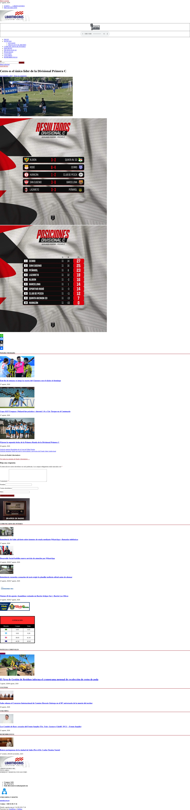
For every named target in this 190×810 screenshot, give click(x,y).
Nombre (2, 484)
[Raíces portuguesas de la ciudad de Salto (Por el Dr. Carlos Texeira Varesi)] (6, 746)
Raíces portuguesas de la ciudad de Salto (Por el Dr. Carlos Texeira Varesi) (30, 750)
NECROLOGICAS (10, 50)
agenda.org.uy (5, 800)
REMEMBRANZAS (10, 57)
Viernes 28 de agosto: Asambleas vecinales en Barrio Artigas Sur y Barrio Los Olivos (34, 596)
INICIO (6, 39)
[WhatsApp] (95, 335)
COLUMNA (8, 55)
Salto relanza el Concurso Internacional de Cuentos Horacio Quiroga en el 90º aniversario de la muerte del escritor (46, 703)
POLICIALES (8, 52)
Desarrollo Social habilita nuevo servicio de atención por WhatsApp (27, 558)
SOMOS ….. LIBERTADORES (14, 6)
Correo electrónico (6, 488)
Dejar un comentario (20, 76)
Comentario (4, 481)
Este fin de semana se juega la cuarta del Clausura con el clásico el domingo (30, 381)
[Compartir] (95, 348)
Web (1, 492)
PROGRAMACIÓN (10, 8)
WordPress (12, 809)
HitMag (19, 809)
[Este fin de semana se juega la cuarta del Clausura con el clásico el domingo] (17, 377)
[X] (95, 342)
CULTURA (8, 54)
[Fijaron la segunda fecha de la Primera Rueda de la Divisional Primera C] (17, 438)
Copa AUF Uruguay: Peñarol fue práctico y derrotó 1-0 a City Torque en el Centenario (35, 411)
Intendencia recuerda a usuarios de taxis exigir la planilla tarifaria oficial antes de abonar (36, 577)
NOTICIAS (7, 41)
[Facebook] (95, 338)
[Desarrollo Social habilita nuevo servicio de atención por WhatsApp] (6, 554)
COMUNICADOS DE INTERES (15, 46)
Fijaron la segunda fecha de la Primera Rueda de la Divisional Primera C (29, 442)
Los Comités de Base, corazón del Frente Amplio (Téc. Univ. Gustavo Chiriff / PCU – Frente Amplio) (40, 727)
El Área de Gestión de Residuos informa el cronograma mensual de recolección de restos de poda (49, 679)
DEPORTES (8, 48)
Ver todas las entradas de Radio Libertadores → (15, 459)
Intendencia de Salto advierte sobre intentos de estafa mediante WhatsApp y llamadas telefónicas (39, 539)
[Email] (95, 345)
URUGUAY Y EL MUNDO (17, 45)
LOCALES (11, 43)
